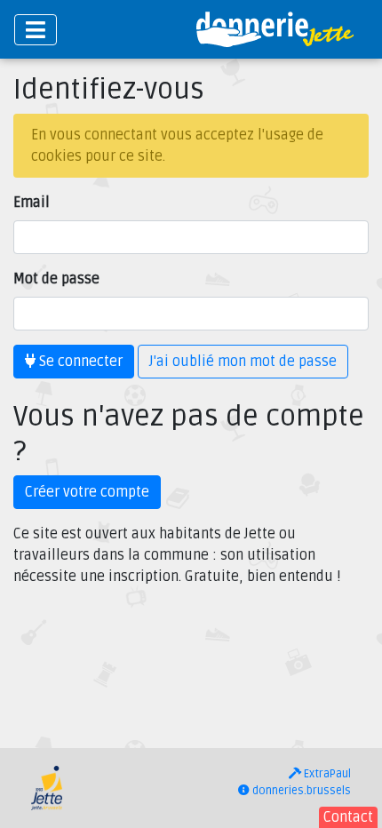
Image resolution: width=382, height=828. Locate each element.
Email (31, 202)
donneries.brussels (300, 791)
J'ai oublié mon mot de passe (243, 361)
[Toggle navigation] (35, 29)
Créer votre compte (87, 492)
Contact (348, 817)
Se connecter (79, 361)
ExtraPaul (326, 774)
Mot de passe (56, 279)
